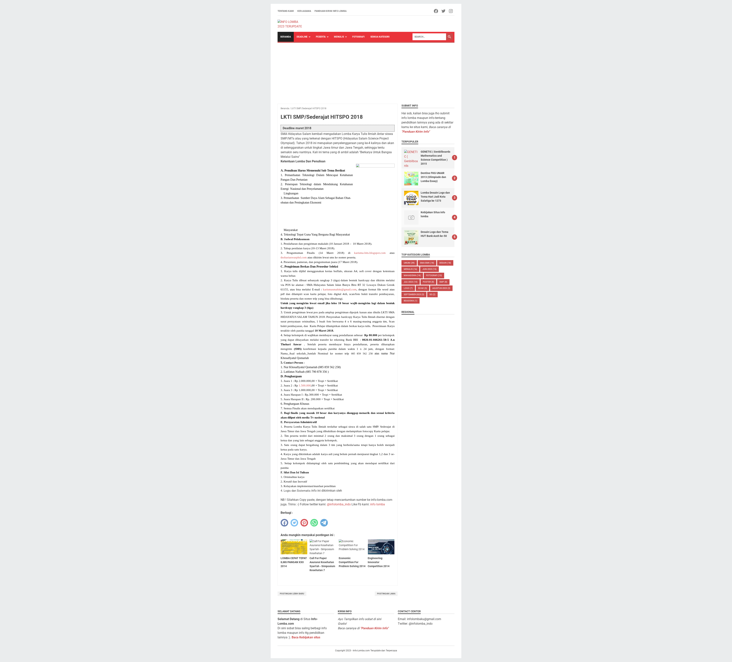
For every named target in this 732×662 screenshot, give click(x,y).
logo (408, 288)
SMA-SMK (427, 263)
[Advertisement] (366, 71)
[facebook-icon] (436, 11)
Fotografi (358, 36)
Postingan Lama (386, 593)
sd (432, 294)
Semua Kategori (380, 36)
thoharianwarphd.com (294, 257)
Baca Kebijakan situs (306, 637)
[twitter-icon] (443, 11)
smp (443, 282)
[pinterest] (304, 523)
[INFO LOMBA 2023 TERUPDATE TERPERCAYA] (292, 24)
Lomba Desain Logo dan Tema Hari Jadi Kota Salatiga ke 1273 (435, 196)
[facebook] (284, 523)
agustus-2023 (441, 288)
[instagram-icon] (451, 11)
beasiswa (410, 301)
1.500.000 (305, 385)
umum (409, 263)
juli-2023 (410, 282)
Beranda (285, 36)
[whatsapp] (314, 523)
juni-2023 (429, 269)
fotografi (434, 275)
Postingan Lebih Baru (292, 593)
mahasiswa (412, 275)
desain (445, 263)
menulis (410, 269)
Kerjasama (304, 11)
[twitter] (294, 523)
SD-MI (422, 288)
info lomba (377, 504)
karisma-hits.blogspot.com (370, 252)
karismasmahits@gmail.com (339, 289)
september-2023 (414, 294)
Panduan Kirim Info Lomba (331, 11)
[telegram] (324, 523)
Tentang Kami (286, 11)
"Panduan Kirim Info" (415, 131)
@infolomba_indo (339, 504)
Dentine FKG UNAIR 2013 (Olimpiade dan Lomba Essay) (433, 177)
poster (428, 282)
